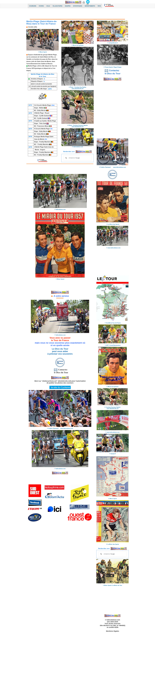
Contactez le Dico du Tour (60, 371)
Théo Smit (42, 123)
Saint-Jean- (41, 61)
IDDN (116, 627)
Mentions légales (112, 631)
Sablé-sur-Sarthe (41, 121)
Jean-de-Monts (39, 139)
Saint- (52, 136)
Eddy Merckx (41, 110)
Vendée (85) (32, 27)
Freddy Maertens (45, 142)
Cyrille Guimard (44, 115)
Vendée (28, 59)
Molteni (41, 108)
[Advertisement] (77, 14)
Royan (47, 113)
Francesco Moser (43, 126)
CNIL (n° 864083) (118, 625)
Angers (42, 149)
